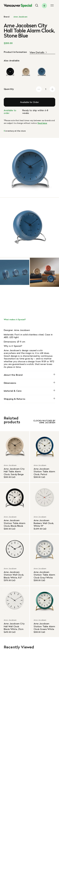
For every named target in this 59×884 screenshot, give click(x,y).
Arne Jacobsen (20, 17)
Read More (42, 123)
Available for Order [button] (29, 102)
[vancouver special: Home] (18, 6)
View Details (37, 52)
